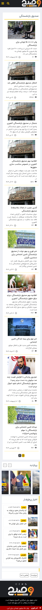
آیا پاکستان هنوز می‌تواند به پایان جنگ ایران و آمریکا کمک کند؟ (16, 511)
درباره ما (34, 575)
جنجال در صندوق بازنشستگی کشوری (22, 123)
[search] (8, 3)
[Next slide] (5, 465)
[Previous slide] (9, 465)
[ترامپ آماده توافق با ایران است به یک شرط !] (32, 533)
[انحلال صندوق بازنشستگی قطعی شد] (21, 71)
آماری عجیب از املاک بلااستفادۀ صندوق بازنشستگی (24, 209)
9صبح (17, 600)
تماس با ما (24, 575)
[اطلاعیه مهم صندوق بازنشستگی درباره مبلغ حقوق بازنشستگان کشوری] (21, 283)
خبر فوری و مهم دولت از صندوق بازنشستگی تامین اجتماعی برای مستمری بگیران (24, 254)
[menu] (3, 3)
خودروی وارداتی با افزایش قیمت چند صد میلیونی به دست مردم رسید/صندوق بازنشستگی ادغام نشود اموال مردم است (22, 381)
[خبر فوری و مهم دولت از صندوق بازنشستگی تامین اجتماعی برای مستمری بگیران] (21, 239)
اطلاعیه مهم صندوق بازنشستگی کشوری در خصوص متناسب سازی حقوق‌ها (23, 164)
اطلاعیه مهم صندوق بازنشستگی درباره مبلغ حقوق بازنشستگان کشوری (22, 297)
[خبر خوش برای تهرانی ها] (32, 521)
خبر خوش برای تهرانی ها (17, 523)
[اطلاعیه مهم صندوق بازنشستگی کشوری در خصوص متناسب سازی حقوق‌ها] (21, 149)
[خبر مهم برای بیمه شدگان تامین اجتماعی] (21, 327)
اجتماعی (23, 521)
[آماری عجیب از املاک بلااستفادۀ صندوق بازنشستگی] (21, 196)
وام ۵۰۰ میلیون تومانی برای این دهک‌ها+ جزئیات (18, 608)
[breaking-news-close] (40, 608)
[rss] (26, 584)
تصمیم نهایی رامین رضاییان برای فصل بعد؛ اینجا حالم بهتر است (15, 547)
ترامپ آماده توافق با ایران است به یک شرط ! (17, 535)
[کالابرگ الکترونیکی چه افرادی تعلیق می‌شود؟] (32, 557)
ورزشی (4, 484)
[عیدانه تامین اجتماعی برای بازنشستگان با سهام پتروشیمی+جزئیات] (21, 415)
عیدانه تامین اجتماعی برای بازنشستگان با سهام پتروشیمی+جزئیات (26, 430)
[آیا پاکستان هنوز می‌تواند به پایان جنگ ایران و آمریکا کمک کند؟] (32, 509)
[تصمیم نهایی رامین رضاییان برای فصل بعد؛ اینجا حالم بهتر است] (32, 545)
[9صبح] (31, 3)
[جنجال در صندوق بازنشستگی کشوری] (21, 111)
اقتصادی (23, 555)
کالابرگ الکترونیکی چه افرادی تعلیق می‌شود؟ (16, 559)
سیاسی (26, 484)
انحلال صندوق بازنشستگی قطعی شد (22, 82)
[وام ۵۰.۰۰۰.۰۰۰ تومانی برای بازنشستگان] (21, 30)
